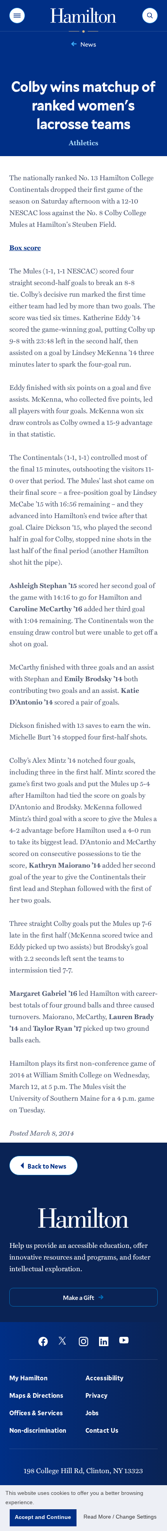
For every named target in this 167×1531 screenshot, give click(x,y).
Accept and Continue (43, 1517)
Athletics (83, 142)
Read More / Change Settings (120, 1517)
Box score (25, 247)
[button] (17, 15)
